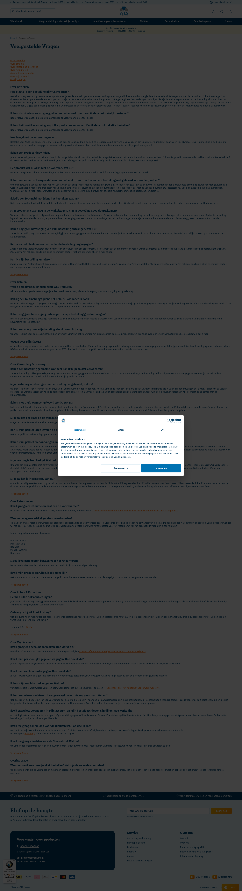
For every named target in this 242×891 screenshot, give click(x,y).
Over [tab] (163, 430)
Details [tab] (121, 430)
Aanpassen (119, 468)
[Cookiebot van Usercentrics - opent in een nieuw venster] (168, 421)
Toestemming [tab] (79, 430)
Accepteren (161, 468)
